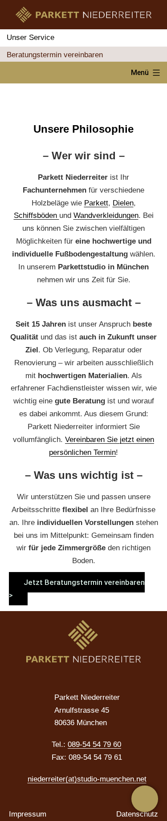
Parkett (96, 203)
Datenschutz (137, 814)
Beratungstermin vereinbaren (55, 55)
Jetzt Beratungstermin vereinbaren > (77, 589)
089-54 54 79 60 (94, 744)
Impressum (27, 814)
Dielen (123, 203)
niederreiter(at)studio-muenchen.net (87, 779)
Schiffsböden (36, 215)
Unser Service (30, 37)
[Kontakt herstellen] (144, 798)
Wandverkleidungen (105, 215)
